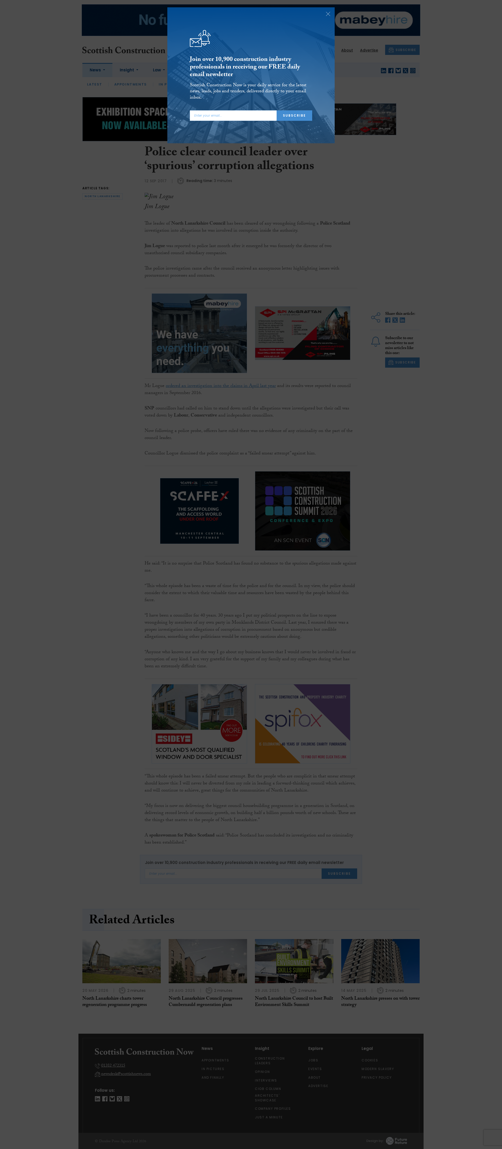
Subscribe (294, 115)
